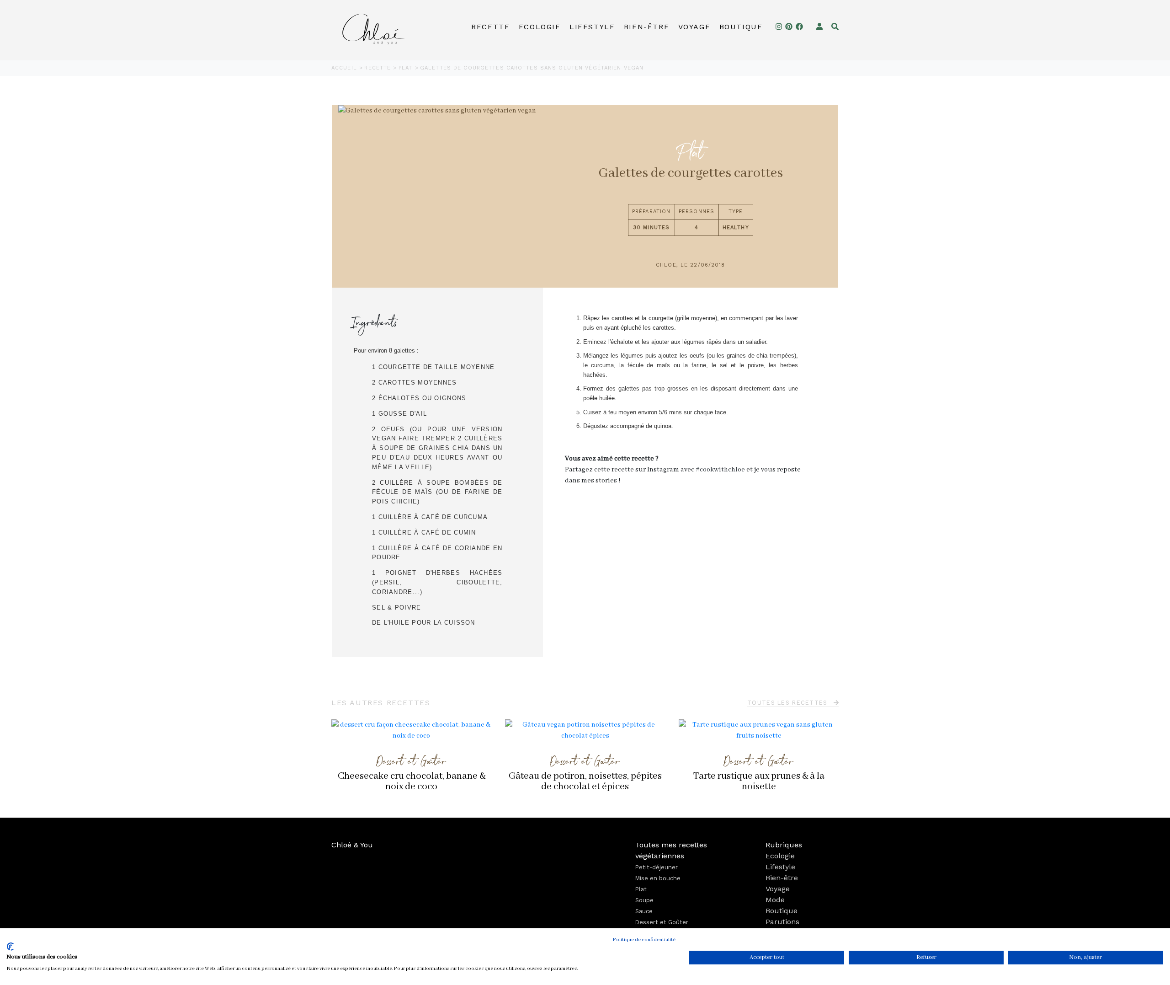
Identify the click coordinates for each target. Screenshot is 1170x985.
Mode (775, 899)
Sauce (644, 911)
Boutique (741, 26)
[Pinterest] (788, 26)
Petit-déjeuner (656, 867)
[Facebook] (799, 26)
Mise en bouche (658, 878)
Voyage (694, 26)
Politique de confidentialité (644, 940)
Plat (407, 68)
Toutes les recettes (788, 702)
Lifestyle (592, 26)
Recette (490, 26)
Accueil (345, 68)
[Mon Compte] (819, 26)
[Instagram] (779, 26)
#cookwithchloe (720, 470)
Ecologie (540, 26)
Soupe (644, 900)
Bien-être (646, 26)
